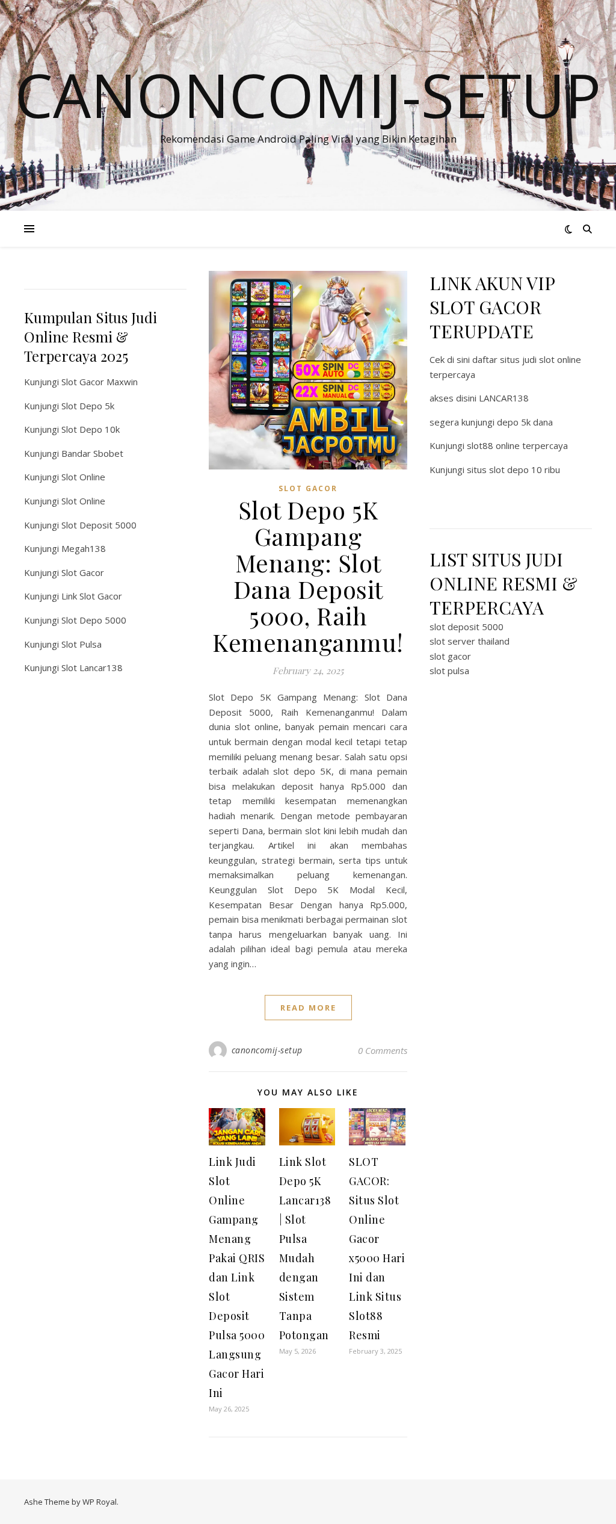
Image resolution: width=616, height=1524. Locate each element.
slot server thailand (470, 641)
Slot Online (83, 477)
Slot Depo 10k (90, 429)
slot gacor (450, 656)
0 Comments (382, 1050)
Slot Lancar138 (92, 667)
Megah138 (83, 548)
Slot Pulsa (81, 644)
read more (308, 1007)
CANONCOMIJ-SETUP (308, 94)
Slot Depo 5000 (93, 620)
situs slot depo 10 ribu (513, 469)
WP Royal (99, 1501)
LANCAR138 (504, 398)
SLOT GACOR (308, 488)
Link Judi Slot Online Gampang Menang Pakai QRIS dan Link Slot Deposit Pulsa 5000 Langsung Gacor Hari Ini (237, 1277)
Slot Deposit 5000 (99, 525)
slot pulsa (449, 670)
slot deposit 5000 (467, 627)
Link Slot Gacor (91, 596)
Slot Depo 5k (87, 406)
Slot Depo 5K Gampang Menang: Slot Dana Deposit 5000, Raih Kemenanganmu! (308, 576)
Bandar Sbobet (92, 453)
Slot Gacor (82, 572)
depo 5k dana (525, 422)
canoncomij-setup (267, 1050)
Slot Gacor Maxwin (99, 382)
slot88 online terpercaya (517, 445)
